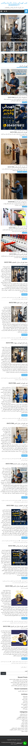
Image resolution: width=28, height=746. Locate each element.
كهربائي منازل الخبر (24, 460)
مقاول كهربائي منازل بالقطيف (22, 419)
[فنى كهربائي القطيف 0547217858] (19, 387)
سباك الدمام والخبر (23, 715)
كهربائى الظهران (24, 725)
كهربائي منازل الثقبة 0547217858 (18, 302)
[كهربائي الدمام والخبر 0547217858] (19, 550)
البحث (26, 671)
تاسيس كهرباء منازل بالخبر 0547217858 (16, 586)
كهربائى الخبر (25, 171)
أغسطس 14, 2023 (23, 226)
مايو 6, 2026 (24, 95)
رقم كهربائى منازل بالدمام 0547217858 (16, 464)
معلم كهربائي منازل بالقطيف (7, 418)
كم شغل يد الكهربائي (13, 622)
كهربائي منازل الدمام (15, 418)
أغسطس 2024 (24, 704)
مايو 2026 (25, 698)
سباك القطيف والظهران (22, 717)
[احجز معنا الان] (25, 743)
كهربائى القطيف (23, 297)
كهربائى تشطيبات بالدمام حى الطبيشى (21, 379)
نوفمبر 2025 (24, 699)
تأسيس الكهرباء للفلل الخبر (7, 621)
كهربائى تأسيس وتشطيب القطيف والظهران (19, 661)
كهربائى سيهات (23, 378)
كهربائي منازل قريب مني (16, 299)
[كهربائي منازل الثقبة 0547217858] (19, 307)
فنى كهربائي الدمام (17, 502)
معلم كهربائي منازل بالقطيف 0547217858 (15, 262)
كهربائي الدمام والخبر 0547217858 (17, 546)
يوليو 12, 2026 (17, 35)
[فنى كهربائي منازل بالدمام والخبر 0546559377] (26, 11)
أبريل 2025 (25, 702)
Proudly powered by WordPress (8, 742)
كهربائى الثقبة (24, 337)
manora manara (24, 35)
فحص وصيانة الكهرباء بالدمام (6, 378)
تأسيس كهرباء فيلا (16, 540)
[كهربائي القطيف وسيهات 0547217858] (19, 510)
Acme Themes (14, 744)
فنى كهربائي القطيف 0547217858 (18, 383)
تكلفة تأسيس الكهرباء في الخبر (22, 622)
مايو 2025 (25, 701)
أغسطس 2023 (24, 707)
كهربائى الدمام (24, 102)
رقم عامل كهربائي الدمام (15, 378)
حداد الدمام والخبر (23, 714)
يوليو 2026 (25, 696)
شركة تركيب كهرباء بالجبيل (5, 661)
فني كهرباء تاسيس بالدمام (6, 458)
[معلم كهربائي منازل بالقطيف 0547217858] (19, 266)
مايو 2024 (25, 705)
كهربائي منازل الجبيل (14, 663)
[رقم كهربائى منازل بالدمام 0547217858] (19, 468)
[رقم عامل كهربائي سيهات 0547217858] (19, 347)
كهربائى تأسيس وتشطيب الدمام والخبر (20, 621)
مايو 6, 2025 (24, 165)
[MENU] (1, 11)
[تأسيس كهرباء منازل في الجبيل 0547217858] (19, 630)
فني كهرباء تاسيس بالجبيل (23, 663)
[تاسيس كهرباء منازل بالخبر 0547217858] (19, 590)
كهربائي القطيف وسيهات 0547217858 (16, 505)
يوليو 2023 (25, 708)
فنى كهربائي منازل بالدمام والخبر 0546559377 (14, 4)
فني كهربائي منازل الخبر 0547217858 (17, 423)
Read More (24, 294)
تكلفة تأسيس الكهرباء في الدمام (7, 540)
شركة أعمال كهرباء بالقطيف (15, 581)
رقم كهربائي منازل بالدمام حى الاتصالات (13, 337)
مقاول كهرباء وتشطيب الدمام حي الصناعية (20, 542)
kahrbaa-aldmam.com (14, 226)
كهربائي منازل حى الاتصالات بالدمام (17, 339)
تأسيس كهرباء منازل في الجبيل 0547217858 (15, 626)
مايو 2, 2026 (24, 130)
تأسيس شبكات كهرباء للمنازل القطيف (12, 297)
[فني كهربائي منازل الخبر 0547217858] (19, 427)
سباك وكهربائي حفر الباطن (21, 718)
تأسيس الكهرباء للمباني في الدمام (14, 500)
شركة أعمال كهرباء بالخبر (15, 458)
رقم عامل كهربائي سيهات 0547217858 (16, 343)
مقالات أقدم (23, 667)
